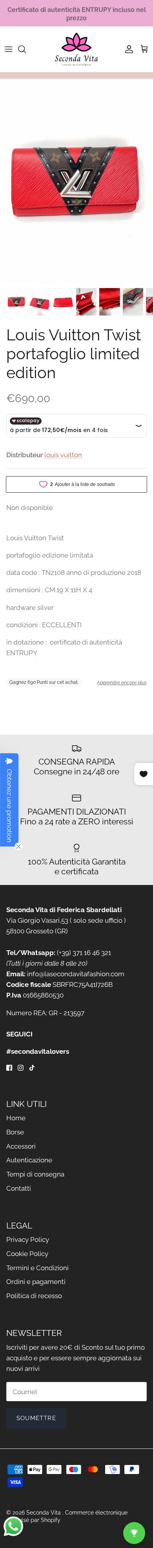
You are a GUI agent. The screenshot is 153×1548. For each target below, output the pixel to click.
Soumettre (36, 1418)
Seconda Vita (44, 1512)
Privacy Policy (27, 1239)
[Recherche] (26, 49)
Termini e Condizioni (37, 1268)
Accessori (21, 1146)
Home (16, 1118)
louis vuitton (63, 455)
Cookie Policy (27, 1254)
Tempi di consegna (35, 1174)
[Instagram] (21, 1068)
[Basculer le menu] (8, 49)
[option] (76, 181)
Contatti (18, 1188)
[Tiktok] (32, 1068)
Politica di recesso (34, 1296)
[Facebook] (9, 1068)
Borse (15, 1132)
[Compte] (127, 49)
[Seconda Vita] (76, 49)
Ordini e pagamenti (36, 1282)
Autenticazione (29, 1160)
